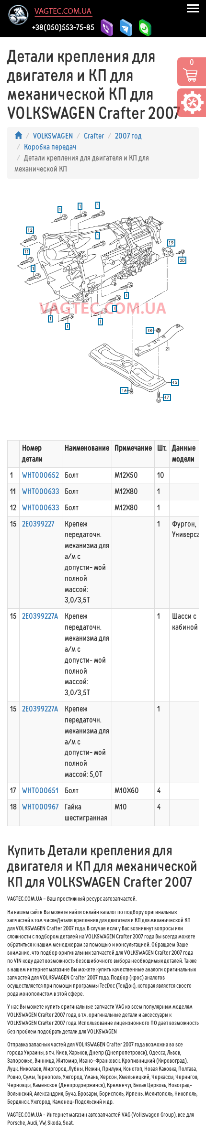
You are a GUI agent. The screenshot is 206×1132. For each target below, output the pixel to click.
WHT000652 (40, 475)
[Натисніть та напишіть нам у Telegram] (124, 27)
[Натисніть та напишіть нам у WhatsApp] (144, 27)
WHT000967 (40, 806)
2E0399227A (40, 616)
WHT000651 (40, 790)
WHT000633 (40, 491)
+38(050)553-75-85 (63, 27)
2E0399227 (38, 523)
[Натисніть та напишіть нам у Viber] (105, 27)
